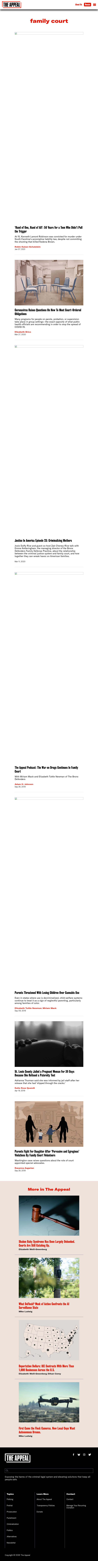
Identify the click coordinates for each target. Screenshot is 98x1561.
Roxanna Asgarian (24, 1168)
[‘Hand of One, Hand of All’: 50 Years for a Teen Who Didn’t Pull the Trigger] (49, 127)
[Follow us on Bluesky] (80, 1454)
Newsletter (11, 1543)
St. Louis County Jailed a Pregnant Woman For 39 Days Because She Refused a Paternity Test (44, 1073)
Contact (69, 1499)
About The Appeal (44, 1499)
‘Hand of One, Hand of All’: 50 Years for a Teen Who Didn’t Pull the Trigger (48, 229)
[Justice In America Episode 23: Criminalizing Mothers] (49, 440)
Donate (87, 4)
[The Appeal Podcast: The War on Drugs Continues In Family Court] (49, 667)
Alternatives (12, 1536)
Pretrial (10, 1505)
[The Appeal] (11, 4)
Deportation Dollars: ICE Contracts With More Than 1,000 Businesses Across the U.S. (46, 1368)
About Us (78, 4)
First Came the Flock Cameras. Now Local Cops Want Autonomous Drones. (47, 1430)
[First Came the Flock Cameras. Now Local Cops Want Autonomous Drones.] (49, 1402)
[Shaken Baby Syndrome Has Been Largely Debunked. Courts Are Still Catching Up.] (49, 1216)
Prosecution (12, 1512)
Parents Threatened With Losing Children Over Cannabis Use (47, 993)
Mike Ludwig (25, 1311)
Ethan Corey (54, 1374)
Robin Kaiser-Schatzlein (28, 247)
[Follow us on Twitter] (90, 1454)
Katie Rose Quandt (25, 1088)
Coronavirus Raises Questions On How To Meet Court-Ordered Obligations (48, 312)
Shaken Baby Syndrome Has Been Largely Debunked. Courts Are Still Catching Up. (47, 1243)
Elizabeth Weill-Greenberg (33, 1249)
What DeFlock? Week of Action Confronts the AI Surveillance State (44, 1306)
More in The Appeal (49, 1189)
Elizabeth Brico (23, 332)
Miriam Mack (49, 1008)
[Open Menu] (94, 5)
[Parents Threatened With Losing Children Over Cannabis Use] (49, 892)
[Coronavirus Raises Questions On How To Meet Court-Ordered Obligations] (49, 282)
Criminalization (13, 1524)
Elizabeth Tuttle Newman (28, 1008)
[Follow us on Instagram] (85, 1454)
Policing (10, 1499)
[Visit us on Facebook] (75, 1454)
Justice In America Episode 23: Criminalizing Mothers (43, 540)
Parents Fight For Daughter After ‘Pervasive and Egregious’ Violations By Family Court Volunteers (47, 1153)
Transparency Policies (46, 1505)
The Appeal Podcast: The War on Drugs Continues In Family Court (46, 769)
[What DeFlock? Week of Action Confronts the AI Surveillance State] (49, 1278)
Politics (10, 1530)
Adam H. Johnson (24, 784)
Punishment (11, 1518)
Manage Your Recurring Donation (76, 1506)
